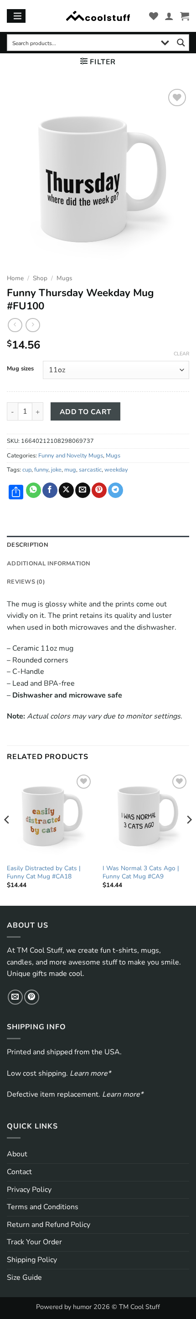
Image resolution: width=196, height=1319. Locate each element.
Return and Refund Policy (48, 1225)
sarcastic (90, 470)
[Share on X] (66, 490)
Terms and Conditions (42, 1207)
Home (15, 278)
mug (70, 470)
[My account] (169, 16)
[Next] (188, 838)
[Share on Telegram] (115, 490)
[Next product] (15, 325)
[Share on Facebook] (49, 490)
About (17, 1154)
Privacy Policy (29, 1190)
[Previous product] (33, 325)
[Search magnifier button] (181, 43)
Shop (40, 278)
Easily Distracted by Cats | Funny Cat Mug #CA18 (44, 872)
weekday (116, 470)
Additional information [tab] (49, 563)
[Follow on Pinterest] (31, 997)
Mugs (64, 278)
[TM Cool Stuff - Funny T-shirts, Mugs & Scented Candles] (98, 16)
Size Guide (24, 1278)
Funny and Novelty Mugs (70, 456)
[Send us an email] (15, 997)
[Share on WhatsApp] (33, 490)
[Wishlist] (153, 16)
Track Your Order (34, 1242)
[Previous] (7, 838)
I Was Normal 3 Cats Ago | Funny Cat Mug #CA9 (141, 872)
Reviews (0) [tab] (26, 582)
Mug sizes (20, 369)
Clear (181, 354)
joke (56, 470)
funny (41, 470)
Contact (19, 1172)
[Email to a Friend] (82, 490)
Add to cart (86, 411)
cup (26, 470)
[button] (184, 16)
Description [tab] (27, 545)
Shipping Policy (32, 1260)
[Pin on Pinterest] (99, 490)
